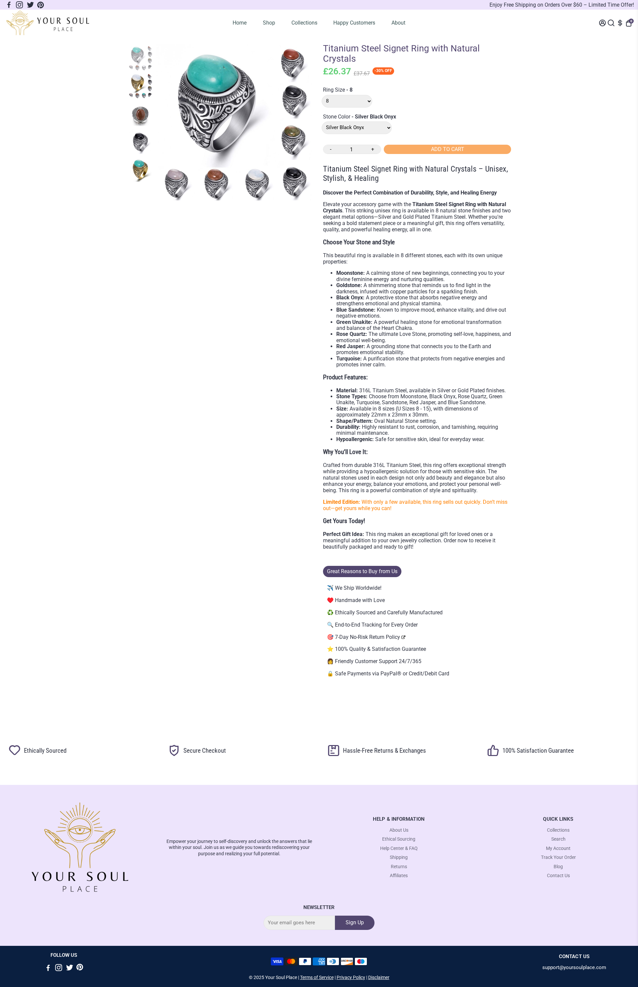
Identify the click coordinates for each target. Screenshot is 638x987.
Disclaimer (378, 977)
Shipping (399, 857)
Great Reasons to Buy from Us (362, 571)
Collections (304, 23)
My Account (558, 848)
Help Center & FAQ (399, 848)
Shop (269, 23)
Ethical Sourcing (398, 839)
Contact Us (558, 875)
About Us (398, 830)
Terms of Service (317, 977)
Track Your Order (558, 857)
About (398, 23)
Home (240, 23)
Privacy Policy (351, 977)
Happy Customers (354, 23)
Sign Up (355, 922)
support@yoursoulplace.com (574, 967)
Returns (399, 866)
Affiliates (399, 875)
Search (558, 839)
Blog (558, 866)
